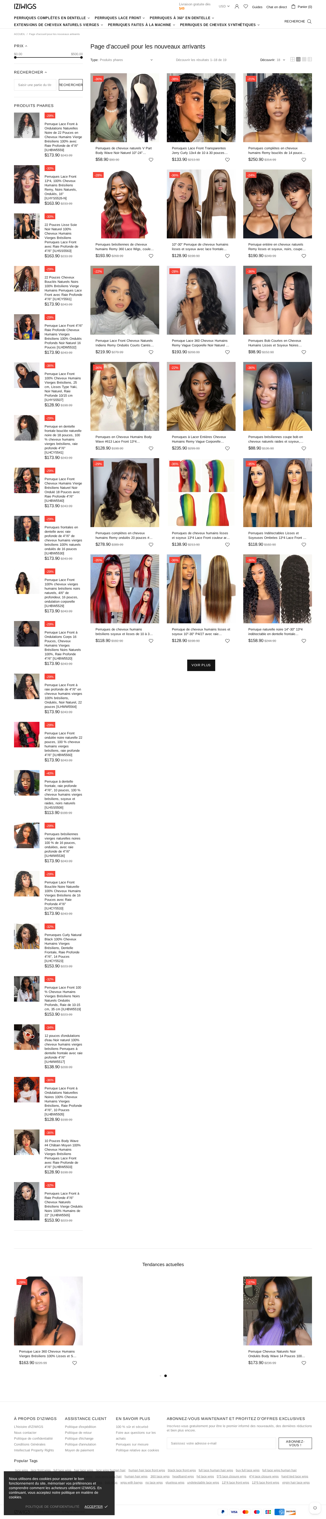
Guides (257, 7)
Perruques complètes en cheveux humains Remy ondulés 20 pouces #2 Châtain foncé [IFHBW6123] (123, 535)
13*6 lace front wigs (265, 1482)
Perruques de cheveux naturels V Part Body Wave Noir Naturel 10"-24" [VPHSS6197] (124, 150)
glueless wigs (175, 1482)
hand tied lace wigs (294, 1476)
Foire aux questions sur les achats (136, 1435)
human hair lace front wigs (147, 1470)
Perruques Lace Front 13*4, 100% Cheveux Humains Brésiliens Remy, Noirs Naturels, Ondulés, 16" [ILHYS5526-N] (61, 187)
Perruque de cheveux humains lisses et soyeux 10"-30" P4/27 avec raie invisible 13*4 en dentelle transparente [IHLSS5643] (201, 631)
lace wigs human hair (111, 1470)
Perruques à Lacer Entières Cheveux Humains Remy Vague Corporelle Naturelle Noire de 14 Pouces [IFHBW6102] (199, 439)
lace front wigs (41, 1470)
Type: (94, 60)
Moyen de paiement (79, 1450)
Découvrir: (267, 60)
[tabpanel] (48, 1325)
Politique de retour (78, 1433)
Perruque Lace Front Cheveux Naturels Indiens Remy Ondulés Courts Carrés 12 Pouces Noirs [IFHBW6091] (124, 343)
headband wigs (183, 1476)
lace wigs (21, 1470)
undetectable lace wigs (203, 1482)
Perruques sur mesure (132, 1444)
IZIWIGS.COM (25, 6)
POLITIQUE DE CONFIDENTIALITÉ (52, 1507)
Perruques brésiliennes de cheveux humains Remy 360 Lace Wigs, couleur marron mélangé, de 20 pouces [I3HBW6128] (124, 246)
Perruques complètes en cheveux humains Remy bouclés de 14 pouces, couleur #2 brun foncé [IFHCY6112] (276, 150)
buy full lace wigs (248, 1470)
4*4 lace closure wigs (264, 1476)
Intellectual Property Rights (34, 1450)
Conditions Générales (30, 1444)
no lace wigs (154, 1482)
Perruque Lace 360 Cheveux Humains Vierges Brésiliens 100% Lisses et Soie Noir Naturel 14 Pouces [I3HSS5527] (48, 1354)
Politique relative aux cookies (137, 1450)
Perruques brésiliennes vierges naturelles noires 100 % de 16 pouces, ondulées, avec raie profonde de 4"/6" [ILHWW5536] (62, 845)
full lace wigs (62, 1470)
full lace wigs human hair (279, 1470)
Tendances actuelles (163, 1264)
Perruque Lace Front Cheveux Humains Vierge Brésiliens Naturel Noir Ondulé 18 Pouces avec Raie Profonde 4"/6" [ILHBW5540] (63, 490)
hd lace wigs (205, 1476)
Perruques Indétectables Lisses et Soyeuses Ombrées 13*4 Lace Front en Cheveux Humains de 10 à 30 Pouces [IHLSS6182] (277, 535)
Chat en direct (276, 7)
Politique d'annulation (80, 1444)
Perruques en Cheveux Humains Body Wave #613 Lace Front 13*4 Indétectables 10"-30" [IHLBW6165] (124, 439)
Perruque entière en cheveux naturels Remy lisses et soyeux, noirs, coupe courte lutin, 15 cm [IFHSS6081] (275, 246)
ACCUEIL (19, 34)
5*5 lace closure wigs (231, 1476)
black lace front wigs (182, 1470)
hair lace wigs (83, 1470)
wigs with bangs (131, 1482)
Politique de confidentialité (33, 1438)
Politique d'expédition (80, 1427)
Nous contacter (25, 1433)
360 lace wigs (160, 1476)
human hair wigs (136, 1476)
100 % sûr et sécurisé (132, 1427)
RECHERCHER (71, 85)
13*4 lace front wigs (235, 1482)
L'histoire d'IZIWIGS (28, 1427)
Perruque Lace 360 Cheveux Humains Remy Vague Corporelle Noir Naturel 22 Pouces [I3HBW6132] (200, 343)
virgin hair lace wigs (296, 1482)
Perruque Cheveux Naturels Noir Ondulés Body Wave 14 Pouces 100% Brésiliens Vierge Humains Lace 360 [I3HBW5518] (276, 1354)
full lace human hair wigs (216, 1470)
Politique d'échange (79, 1438)
